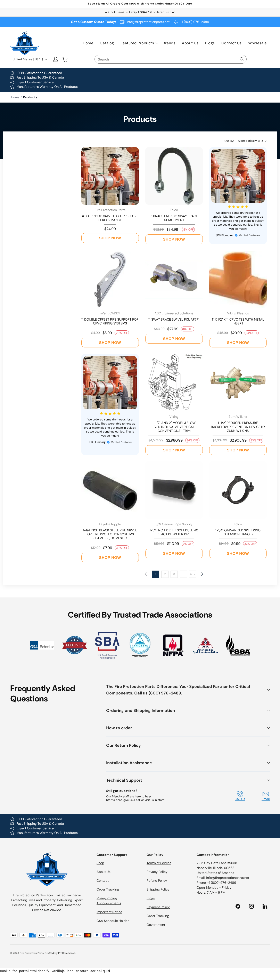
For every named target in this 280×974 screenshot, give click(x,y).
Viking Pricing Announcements (109, 900)
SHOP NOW (110, 238)
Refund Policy (157, 880)
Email (266, 799)
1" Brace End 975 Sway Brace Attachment (174, 218)
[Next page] (201, 574)
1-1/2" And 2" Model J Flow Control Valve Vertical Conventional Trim (174, 427)
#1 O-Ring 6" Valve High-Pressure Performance (110, 218)
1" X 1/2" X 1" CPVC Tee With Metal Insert (238, 321)
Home (15, 97)
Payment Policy (158, 907)
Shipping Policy (158, 889)
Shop (100, 863)
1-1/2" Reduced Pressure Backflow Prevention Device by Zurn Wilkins (238, 427)
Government (156, 925)
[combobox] (170, 59)
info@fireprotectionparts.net (148, 22)
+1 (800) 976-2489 (194, 22)
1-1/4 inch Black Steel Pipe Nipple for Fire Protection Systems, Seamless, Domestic (110, 534)
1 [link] (155, 574)
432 (192, 574)
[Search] (241, 59)
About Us (103, 872)
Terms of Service (159, 863)
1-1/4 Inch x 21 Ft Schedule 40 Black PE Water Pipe (174, 532)
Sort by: (229, 141)
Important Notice (109, 912)
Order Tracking (108, 889)
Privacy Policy (157, 872)
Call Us (240, 799)
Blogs (151, 898)
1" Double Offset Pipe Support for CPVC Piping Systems (110, 321)
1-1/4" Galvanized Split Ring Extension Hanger (238, 532)
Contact (103, 880)
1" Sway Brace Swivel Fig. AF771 (173, 319)
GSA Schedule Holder (113, 921)
